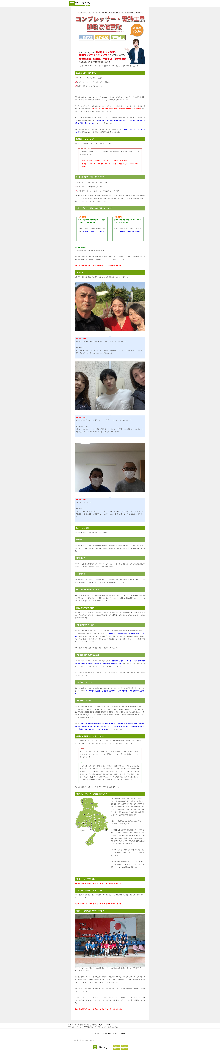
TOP (90, 1025)
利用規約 (122, 1033)
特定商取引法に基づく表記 (110, 1033)
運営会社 (97, 1033)
